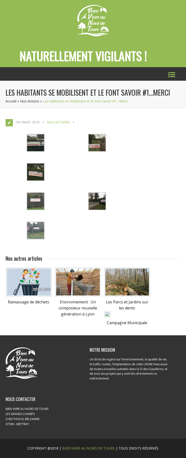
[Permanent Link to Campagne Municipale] (107, 316)
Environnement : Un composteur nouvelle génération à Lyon (78, 308)
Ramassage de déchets (28, 302)
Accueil (11, 101)
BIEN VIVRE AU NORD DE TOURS (88, 448)
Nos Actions (29, 101)
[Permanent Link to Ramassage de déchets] (29, 295)
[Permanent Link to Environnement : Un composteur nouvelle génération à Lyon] (78, 295)
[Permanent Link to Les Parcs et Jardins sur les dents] (127, 295)
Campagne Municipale (127, 322)
